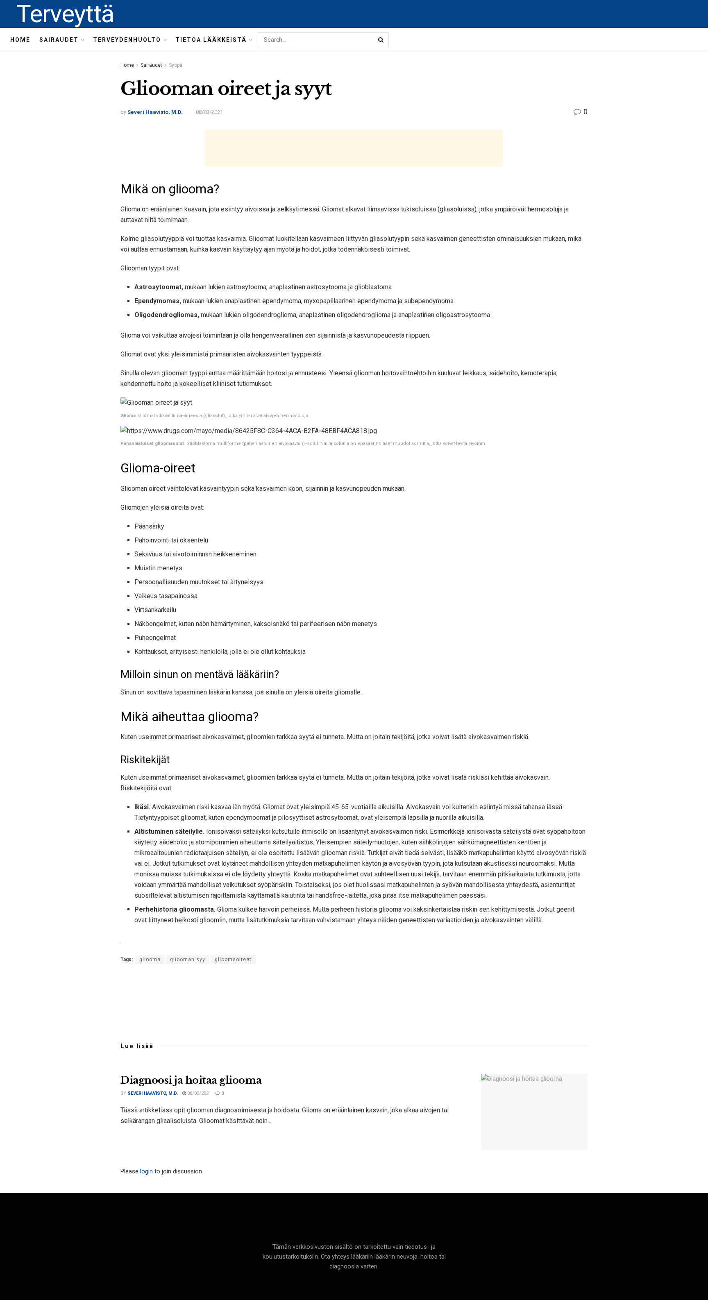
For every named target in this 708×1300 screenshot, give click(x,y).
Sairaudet (59, 39)
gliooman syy (187, 959)
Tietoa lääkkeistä (211, 39)
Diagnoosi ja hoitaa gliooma (190, 1080)
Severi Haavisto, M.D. (155, 112)
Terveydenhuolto (127, 39)
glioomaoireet (233, 959)
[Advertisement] (354, 148)
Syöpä (175, 65)
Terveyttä (65, 14)
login (146, 1171)
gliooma (150, 959)
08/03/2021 (209, 112)
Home (20, 39)
